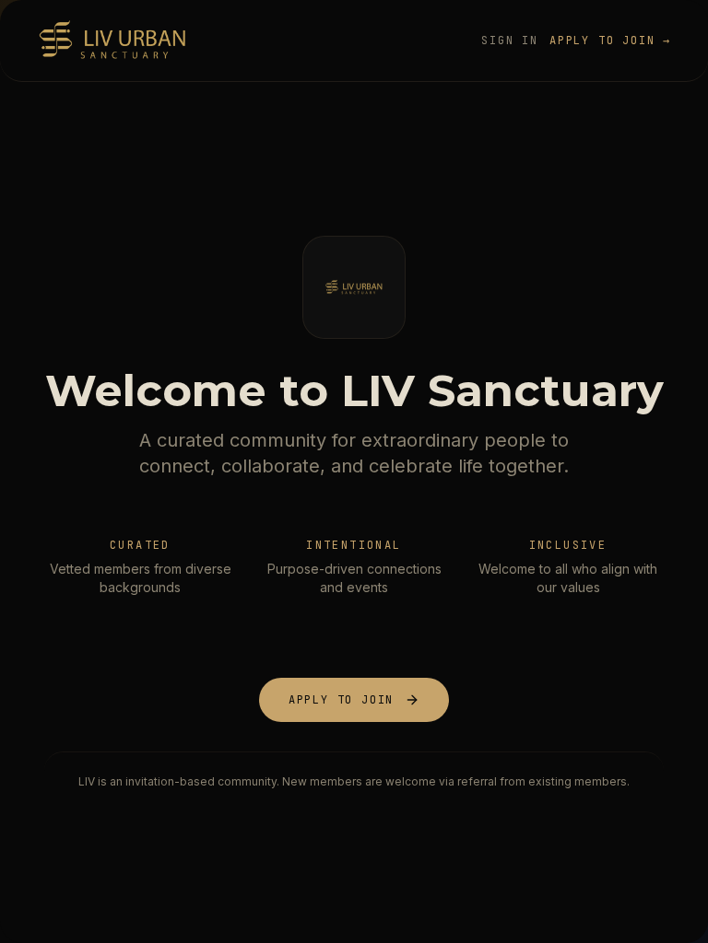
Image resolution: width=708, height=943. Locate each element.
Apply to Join (341, 700)
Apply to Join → (610, 40)
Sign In (509, 40)
